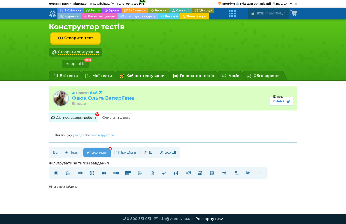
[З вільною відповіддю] (260, 173)
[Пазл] (176, 173)
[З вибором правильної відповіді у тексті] (128, 173)
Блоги (66, 3)
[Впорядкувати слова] (200, 173)
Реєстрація (276, 13)
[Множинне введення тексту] (104, 173)
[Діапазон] (236, 173)
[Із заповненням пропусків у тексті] (116, 173)
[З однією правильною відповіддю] (56, 173)
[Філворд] (212, 173)
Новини (55, 3)
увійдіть (78, 135)
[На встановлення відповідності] (92, 173)
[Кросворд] (224, 173)
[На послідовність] (140, 173)
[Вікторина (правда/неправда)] (188, 173)
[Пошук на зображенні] (152, 173)
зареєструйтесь (102, 135)
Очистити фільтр (116, 118)
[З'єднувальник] (248, 173)
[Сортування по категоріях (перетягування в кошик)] (164, 173)
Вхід (260, 13)
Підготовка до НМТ (131, 3)
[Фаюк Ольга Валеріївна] (61, 98)
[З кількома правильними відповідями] (68, 173)
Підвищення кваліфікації (93, 3)
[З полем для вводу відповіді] (80, 173)
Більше (79, 104)
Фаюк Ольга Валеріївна (103, 98)
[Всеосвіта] (52, 13)
